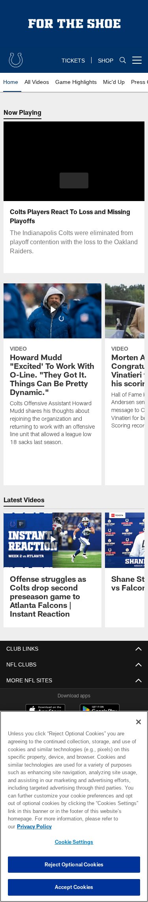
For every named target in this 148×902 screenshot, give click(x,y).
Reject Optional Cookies (74, 864)
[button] (74, 180)
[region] (74, 810)
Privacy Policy (95, 826)
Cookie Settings (74, 842)
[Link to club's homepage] (15, 57)
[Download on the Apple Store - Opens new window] (45, 711)
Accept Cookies (74, 887)
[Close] (138, 730)
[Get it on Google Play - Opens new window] (99, 713)
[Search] (123, 60)
